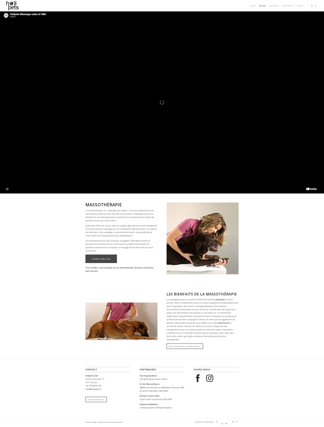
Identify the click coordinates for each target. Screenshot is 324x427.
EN (222, 424)
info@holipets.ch (93, 389)
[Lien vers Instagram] (312, 5)
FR (217, 422)
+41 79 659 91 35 (93, 385)
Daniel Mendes (118, 422)
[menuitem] (252, 5)
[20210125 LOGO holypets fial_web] (12, 5)
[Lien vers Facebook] (316, 5)
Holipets (101, 422)
